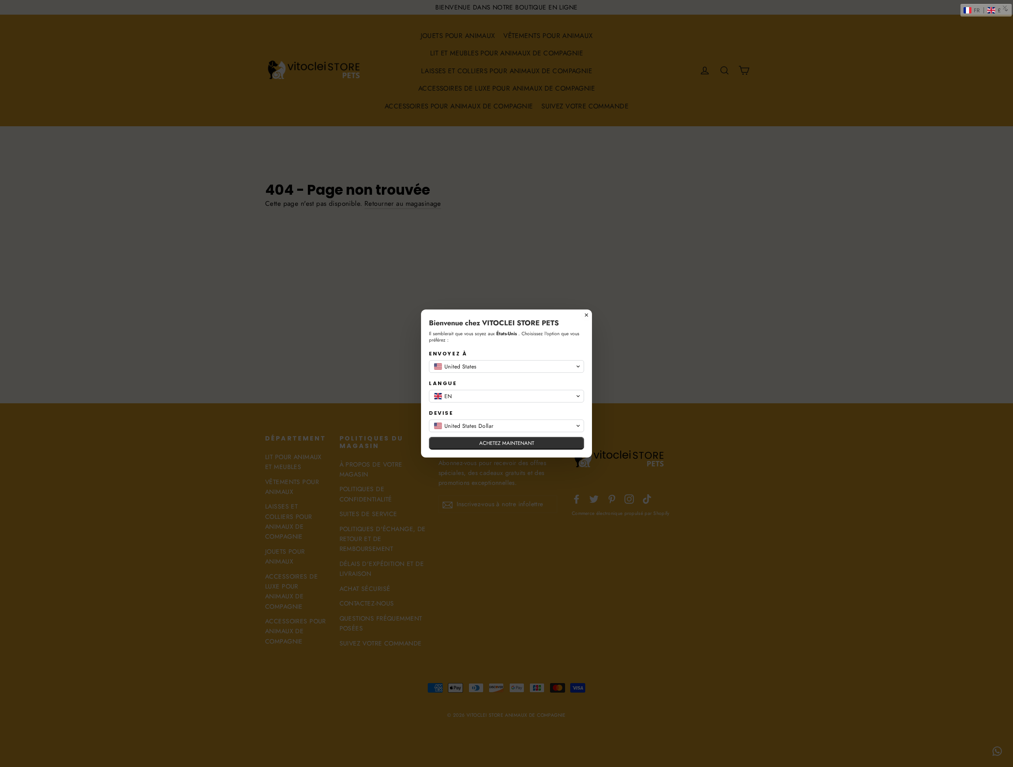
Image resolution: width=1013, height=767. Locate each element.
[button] (986, 10)
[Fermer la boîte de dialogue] (586, 315)
